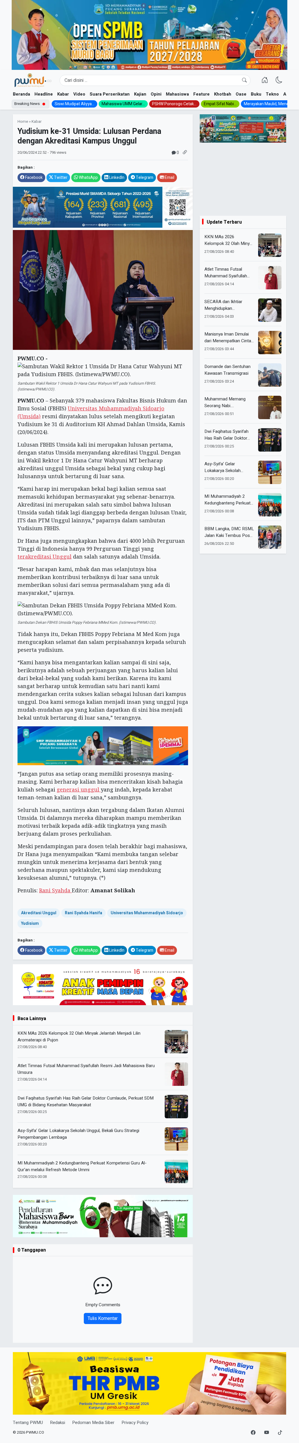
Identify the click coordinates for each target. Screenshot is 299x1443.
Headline (43, 94)
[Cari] (244, 80)
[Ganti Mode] (279, 80)
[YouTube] (266, 1432)
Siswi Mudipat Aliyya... (74, 104)
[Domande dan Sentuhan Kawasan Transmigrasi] (269, 375)
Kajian (140, 94)
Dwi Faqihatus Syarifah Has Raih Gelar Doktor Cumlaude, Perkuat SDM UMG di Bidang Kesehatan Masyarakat (86, 1101)
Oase (241, 94)
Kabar (63, 94)
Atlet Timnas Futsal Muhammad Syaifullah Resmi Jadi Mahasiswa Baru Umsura (86, 1069)
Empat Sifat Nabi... (220, 104)
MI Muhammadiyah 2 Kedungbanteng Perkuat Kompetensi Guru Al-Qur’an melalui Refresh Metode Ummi (82, 1166)
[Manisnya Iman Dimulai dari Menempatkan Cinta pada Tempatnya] (269, 342)
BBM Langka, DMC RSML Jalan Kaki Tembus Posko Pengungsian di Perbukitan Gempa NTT (229, 532)
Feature (201, 94)
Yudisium (30, 923)
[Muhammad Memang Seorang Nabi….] (269, 407)
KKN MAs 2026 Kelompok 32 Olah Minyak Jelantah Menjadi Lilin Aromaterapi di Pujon (79, 1036)
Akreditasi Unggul (38, 913)
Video (79, 94)
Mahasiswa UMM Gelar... (123, 104)
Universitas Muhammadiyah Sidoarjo (147, 913)
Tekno (272, 94)
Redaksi (57, 1422)
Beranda (21, 94)
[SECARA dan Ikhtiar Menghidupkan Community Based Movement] (269, 310)
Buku (256, 94)
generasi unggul (79, 789)
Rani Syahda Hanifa (83, 913)
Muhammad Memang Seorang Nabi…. (225, 402)
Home (23, 122)
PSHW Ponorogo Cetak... (174, 104)
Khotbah (222, 94)
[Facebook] (253, 1432)
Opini (156, 94)
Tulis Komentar (103, 1318)
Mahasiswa (177, 94)
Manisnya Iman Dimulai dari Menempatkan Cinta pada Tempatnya (227, 337)
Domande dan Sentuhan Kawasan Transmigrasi (227, 369)
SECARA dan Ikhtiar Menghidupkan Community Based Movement (223, 305)
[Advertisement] (243, 179)
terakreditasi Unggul (45, 556)
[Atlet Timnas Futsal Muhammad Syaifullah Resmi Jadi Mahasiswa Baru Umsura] (269, 277)
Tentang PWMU (28, 1422)
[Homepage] (33, 80)
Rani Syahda (55, 890)
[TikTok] (280, 1432)
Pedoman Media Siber (93, 1422)
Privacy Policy (134, 1422)
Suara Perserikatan (110, 94)
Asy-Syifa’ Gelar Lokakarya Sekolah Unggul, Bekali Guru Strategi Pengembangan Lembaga (78, 1133)
